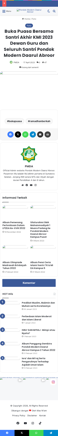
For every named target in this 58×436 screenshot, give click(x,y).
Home (27, 19)
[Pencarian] (54, 12)
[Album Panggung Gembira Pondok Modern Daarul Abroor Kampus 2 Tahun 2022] (10, 348)
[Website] (22, 185)
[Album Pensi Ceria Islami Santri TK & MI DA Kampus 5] (43, 252)
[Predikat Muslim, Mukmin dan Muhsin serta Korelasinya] (10, 307)
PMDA (16, 62)
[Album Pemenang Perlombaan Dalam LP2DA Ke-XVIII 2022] (15, 212)
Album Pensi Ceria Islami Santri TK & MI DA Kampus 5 (41, 265)
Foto (34, 19)
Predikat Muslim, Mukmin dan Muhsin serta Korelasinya (38, 304)
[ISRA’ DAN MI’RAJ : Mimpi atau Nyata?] (10, 334)
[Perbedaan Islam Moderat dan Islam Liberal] (10, 320)
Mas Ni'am (42, 410)
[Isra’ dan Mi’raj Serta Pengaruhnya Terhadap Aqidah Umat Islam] (10, 362)
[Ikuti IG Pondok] (53, 381)
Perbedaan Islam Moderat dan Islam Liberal (37, 318)
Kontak (42, 415)
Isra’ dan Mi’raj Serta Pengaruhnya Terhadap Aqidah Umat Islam (35, 361)
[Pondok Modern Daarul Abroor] (29, 11)
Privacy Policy (18, 415)
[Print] (48, 134)
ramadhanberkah (40, 121)
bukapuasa (15, 121)
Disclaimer (32, 415)
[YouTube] (31, 185)
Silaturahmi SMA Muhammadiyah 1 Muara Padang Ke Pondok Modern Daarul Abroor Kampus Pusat (40, 229)
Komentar (29, 282)
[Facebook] (10, 134)
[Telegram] (33, 134)
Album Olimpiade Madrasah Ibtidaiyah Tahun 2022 (14, 265)
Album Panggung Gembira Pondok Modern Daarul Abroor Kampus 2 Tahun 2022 (38, 347)
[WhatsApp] (25, 134)
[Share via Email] (40, 134)
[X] (18, 134)
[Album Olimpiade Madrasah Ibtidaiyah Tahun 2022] (15, 252)
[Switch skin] (48, 12)
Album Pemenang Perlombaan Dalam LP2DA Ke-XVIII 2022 (13, 225)
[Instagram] (35, 185)
